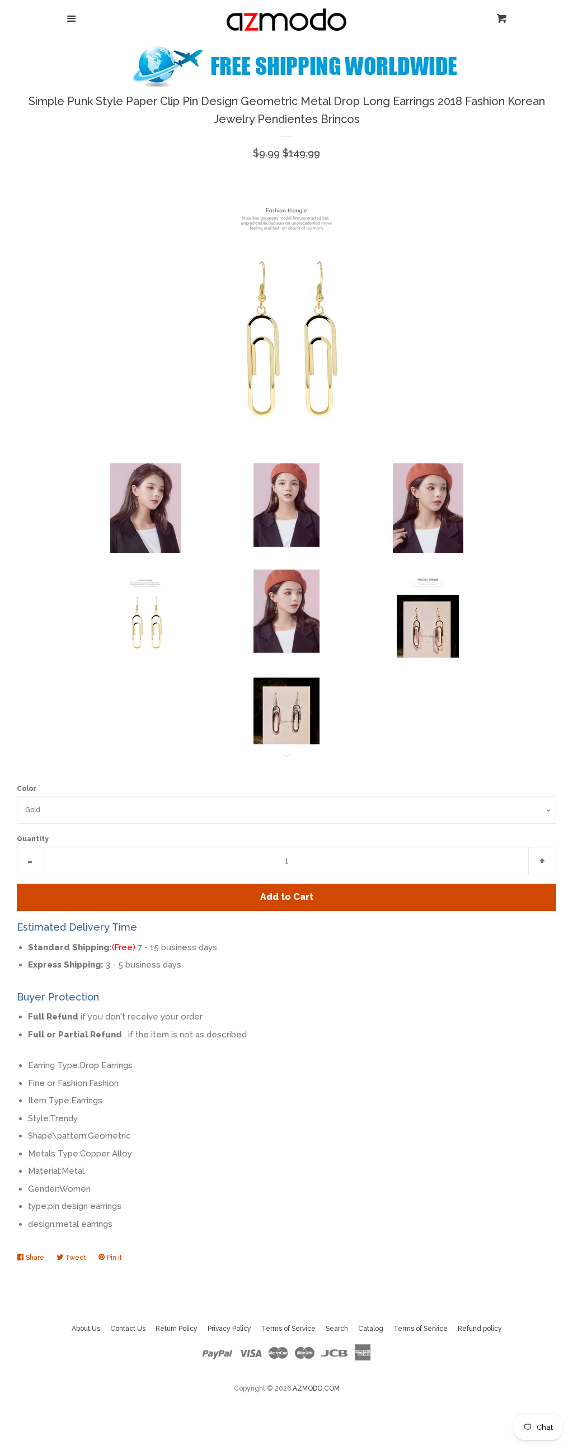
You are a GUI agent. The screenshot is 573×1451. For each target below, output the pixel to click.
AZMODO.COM (316, 1388)
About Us (86, 1329)
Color (26, 789)
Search (337, 1329)
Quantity (33, 839)
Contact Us (127, 1329)
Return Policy (177, 1329)
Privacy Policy (229, 1329)
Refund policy (480, 1329)
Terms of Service (288, 1329)
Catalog (370, 1329)
